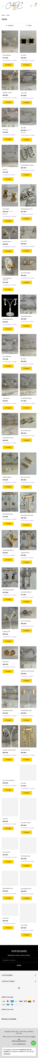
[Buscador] (31, 6)
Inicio (3, 15)
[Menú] (3, 6)
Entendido (7, 1054)
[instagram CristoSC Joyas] (19, 988)
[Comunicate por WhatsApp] (33, 1043)
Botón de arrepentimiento (19, 1041)
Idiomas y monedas (9, 1019)
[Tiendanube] (19, 1044)
